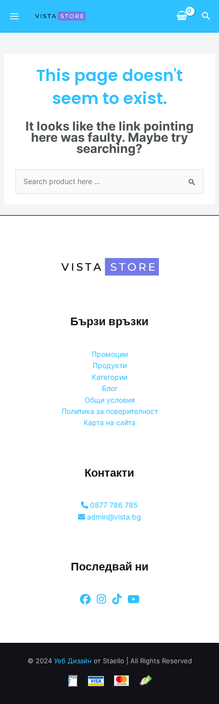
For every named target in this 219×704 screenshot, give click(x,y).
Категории (109, 377)
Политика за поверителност (110, 411)
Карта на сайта (109, 422)
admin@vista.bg (113, 516)
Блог (110, 388)
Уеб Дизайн (73, 661)
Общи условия (110, 400)
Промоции (110, 354)
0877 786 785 (113, 505)
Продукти (110, 365)
